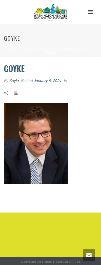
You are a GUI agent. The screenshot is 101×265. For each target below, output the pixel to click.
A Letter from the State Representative (55, 49)
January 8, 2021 (48, 80)
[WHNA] (50, 12)
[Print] (18, 92)
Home (10, 49)
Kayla (14, 80)
